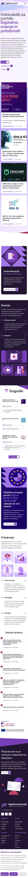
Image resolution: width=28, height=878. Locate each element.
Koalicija (3, 838)
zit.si (16, 845)
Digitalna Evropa (6, 46)
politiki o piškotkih (21, 863)
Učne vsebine (19, 828)
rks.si (16, 842)
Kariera (3, 828)
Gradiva (17, 824)
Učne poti (18, 826)
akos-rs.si (17, 847)
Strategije (4, 824)
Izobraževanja (5, 835)
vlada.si (17, 835)
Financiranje (4, 821)
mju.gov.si (18, 840)
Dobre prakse (19, 821)
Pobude (3, 826)
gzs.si (16, 838)
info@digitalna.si (7, 810)
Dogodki (3, 840)
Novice (3, 842)
